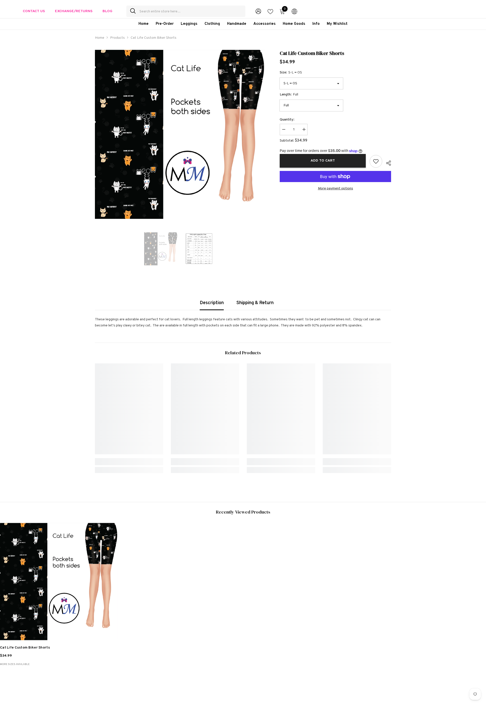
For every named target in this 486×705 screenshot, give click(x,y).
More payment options (335, 188)
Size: (291, 72)
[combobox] (190, 11)
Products (117, 38)
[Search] (185, 11)
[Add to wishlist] (376, 161)
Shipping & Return (255, 303)
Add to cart (323, 161)
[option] (180, 134)
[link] (129, 461)
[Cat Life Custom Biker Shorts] (59, 581)
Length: (289, 94)
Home (99, 38)
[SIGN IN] (258, 11)
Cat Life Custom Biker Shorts (25, 647)
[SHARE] (386, 162)
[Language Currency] (294, 11)
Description (212, 303)
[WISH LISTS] (270, 11)
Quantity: (287, 120)
